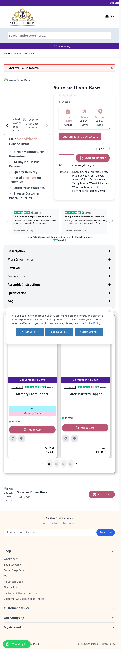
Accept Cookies (30, 331)
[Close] (109, 311)
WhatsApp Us (19, 644)
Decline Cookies (59, 331)
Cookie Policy (92, 323)
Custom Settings (89, 331)
